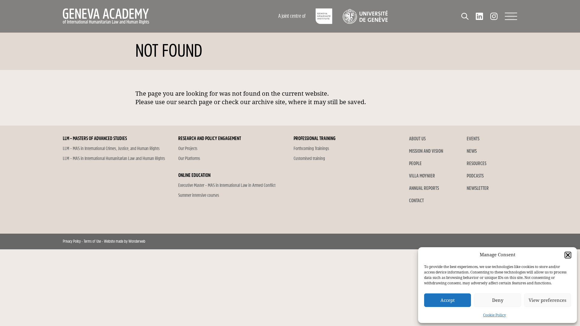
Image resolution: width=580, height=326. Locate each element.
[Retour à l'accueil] (146, 16)
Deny (497, 300)
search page (195, 102)
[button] (568, 255)
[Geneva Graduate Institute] (324, 16)
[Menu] (511, 16)
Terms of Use (92, 241)
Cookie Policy (494, 315)
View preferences (547, 300)
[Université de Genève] (365, 16)
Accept (447, 300)
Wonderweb (136, 241)
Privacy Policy (72, 241)
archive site (268, 102)
